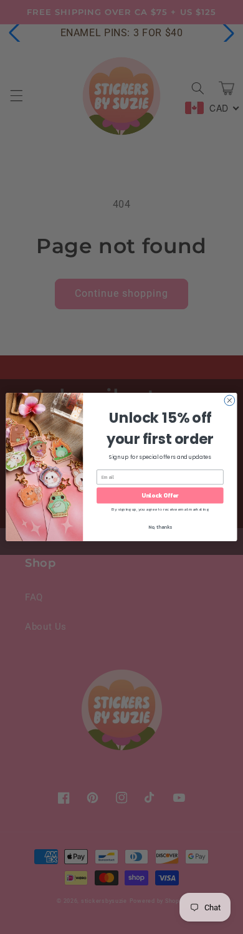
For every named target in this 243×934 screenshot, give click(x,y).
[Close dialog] (229, 400)
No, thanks (160, 527)
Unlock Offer (159, 495)
